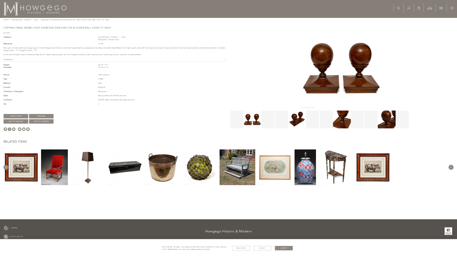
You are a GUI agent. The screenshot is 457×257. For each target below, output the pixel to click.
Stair (36, 20)
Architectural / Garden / (21, 20)
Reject (262, 248)
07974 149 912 (16, 237)
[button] (429, 8)
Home (6, 20)
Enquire (41, 116)
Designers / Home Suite (108, 39)
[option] (21, 167)
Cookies (13, 228)
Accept (284, 248)
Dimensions (8, 59)
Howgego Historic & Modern (228, 231)
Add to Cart (16, 116)
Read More (241, 248)
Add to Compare (41, 121)
